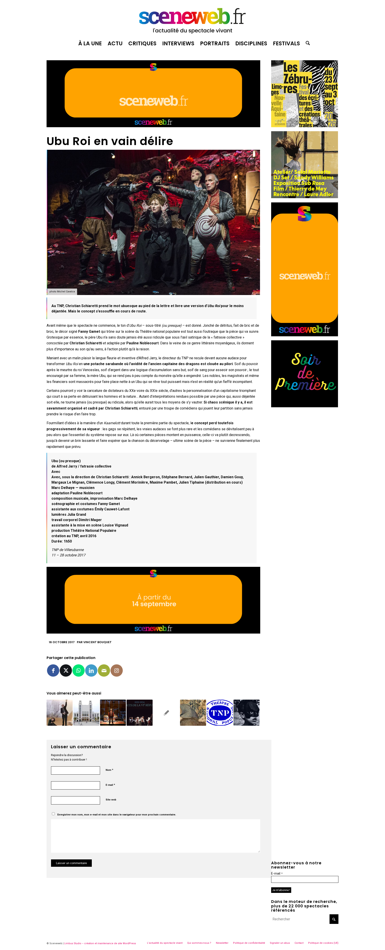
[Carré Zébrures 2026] (304, 126)
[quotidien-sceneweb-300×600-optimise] (304, 335)
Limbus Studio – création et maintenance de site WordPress (100, 943)
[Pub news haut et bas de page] (153, 126)
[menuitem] (90, 43)
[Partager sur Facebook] (53, 670)
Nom (109, 769)
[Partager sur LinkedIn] (91, 670)
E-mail (110, 784)
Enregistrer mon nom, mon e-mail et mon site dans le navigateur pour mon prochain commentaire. (116, 814)
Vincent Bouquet (97, 642)
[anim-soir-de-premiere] (304, 406)
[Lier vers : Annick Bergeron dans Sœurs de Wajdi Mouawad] (113, 713)
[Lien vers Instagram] (117, 670)
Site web (111, 799)
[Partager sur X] (66, 670)
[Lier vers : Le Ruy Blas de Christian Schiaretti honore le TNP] (166, 713)
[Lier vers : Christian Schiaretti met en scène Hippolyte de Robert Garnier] (193, 713)
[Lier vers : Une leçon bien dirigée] (60, 713)
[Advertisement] (304, 439)
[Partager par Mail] (104, 670)
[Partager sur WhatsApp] (78, 670)
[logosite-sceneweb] (192, 19)
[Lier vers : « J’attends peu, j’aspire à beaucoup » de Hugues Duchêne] (140, 713)
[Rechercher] (306, 43)
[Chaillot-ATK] (304, 197)
